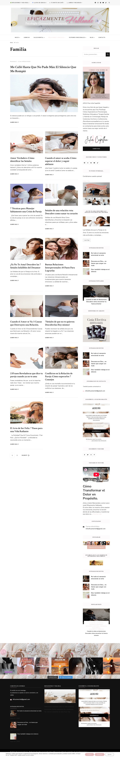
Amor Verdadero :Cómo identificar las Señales (22, 159)
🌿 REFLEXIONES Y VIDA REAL (19, 2)
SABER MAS (14, 122)
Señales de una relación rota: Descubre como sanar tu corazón (61, 212)
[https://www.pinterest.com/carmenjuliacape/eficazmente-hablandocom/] (94, 454)
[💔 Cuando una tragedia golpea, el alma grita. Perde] (94, 665)
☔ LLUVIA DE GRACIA (39, 2)
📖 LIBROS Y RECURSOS (74, 2)
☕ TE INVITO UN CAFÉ (56, 2)
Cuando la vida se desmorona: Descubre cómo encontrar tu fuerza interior (96, 302)
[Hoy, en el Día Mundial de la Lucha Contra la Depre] (8, 665)
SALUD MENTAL (38, 37)
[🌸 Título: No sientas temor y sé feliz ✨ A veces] (25, 665)
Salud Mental (96, 627)
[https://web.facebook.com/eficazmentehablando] (84, 162)
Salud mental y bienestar (96, 629)
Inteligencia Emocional (92, 626)
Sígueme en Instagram (96, 547)
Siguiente (24, 455)
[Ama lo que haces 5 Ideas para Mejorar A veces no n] (60, 665)
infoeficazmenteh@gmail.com (95, 391)
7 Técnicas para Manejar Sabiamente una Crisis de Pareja (26, 210)
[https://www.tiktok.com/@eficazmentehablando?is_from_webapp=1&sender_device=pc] (97, 162)
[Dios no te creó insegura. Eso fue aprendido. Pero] (42, 665)
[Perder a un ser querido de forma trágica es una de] (77, 665)
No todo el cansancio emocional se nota (98, 254)
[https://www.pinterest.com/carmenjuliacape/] (91, 162)
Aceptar (89, 754)
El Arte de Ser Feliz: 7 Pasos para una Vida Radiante (26, 430)
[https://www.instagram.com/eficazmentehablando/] (87, 162)
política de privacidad (102, 723)
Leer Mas (86, 240)
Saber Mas (86, 181)
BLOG (91, 37)
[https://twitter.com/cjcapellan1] (87, 454)
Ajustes (110, 754)
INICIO (17, 37)
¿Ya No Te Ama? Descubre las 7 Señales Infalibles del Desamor (25, 266)
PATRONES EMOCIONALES (77, 37)
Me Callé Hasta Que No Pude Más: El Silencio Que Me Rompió (43, 69)
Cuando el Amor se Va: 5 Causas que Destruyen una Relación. (26, 323)
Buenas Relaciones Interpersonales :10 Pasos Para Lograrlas (60, 267)
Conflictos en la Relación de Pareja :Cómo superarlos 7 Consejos (58, 376)
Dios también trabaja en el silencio (100, 270)
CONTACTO (101, 37)
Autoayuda (92, 622)
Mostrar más (97, 514)
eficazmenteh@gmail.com (21, 699)
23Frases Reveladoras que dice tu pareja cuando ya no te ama (26, 375)
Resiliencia (103, 626)
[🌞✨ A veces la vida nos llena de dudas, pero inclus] (111, 665)
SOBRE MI (27, 37)
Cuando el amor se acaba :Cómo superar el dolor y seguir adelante (60, 161)
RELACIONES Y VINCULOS (56, 37)
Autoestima (99, 622)
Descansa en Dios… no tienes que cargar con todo (98, 263)
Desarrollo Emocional (96, 624)
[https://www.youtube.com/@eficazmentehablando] (94, 162)
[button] (85, 543)
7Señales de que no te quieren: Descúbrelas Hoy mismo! (60, 323)
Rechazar (99, 754)
